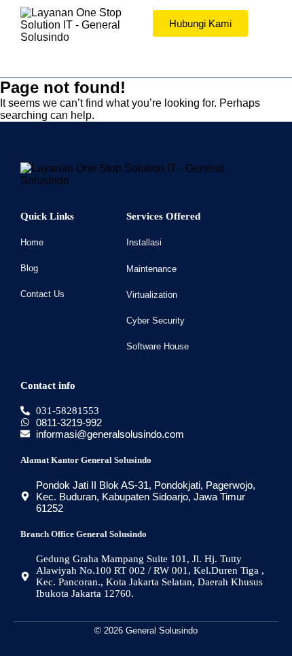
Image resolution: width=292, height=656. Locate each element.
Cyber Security (155, 320)
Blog (29, 268)
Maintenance (151, 269)
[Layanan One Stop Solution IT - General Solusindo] (79, 25)
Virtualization (151, 295)
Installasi (144, 242)
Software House (157, 346)
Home (31, 242)
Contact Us (42, 294)
